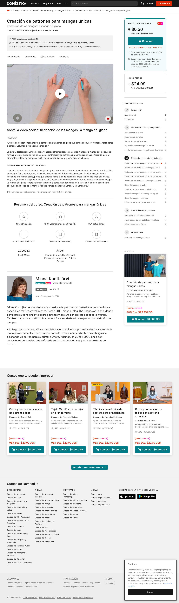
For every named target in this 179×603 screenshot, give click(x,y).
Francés (47, 46)
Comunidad (49, 56)
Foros (33, 583)
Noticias (85, 583)
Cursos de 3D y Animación (18, 517)
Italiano (55, 46)
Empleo (27, 583)
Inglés (14, 46)
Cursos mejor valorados (101, 497)
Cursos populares (98, 501)
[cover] (60, 94)
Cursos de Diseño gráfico (46, 511)
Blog (91, 583)
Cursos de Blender (71, 514)
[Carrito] (142, 3)
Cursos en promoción (100, 504)
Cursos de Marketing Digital (47, 534)
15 (37, 39)
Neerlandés (71, 46)
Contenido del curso (133, 103)
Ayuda (97, 583)
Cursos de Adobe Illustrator (75, 500)
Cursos (16, 10)
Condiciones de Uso (30, 597)
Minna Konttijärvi (28, 30)
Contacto (76, 583)
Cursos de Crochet (43, 538)
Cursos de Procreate (72, 504)
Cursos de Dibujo (42, 504)
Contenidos (80, 10)
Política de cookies (64, 597)
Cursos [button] (33, 3)
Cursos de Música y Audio (18, 546)
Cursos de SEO (41, 527)
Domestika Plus (31, 587)
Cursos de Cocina (14, 549)
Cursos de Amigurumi (44, 541)
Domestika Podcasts (15, 587)
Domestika (67, 583)
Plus (59, 3)
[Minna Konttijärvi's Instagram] (54, 289)
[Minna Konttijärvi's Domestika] (51, 289)
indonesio (96, 46)
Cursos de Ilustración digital (47, 500)
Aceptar (151, 592)
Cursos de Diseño (15, 513)
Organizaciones (77, 587)
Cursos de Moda (14, 530)
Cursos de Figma (70, 518)
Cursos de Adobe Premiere (75, 511)
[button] (66, 3)
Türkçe (80, 46)
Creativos (41, 583)
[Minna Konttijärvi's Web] (58, 289)
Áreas (38, 490)
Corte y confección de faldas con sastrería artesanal (148, 413)
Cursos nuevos (97, 494)
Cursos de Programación (45, 531)
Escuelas (49, 583)
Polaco (62, 46)
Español (21, 46)
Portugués (30, 46)
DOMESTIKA (16, 3)
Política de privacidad (47, 597)
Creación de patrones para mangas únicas (51, 10)
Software (69, 490)
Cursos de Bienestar (16, 559)
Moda (25, 10)
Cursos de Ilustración (16, 494)
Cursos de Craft (14, 497)
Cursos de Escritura (15, 526)
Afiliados (66, 587)
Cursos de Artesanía (44, 507)
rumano (87, 46)
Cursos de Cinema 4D (72, 507)
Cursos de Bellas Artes (45, 514)
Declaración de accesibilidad (83, 597)
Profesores (89, 587)
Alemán (39, 46)
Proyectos (48, 3)
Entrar (150, 3)
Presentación (13, 56)
